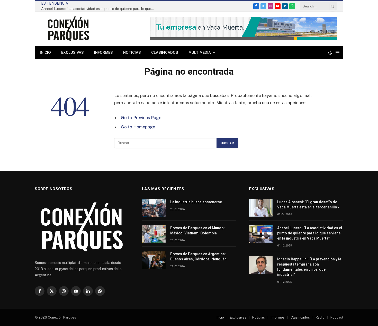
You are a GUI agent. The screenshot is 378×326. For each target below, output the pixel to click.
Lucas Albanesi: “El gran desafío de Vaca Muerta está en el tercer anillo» (308, 204)
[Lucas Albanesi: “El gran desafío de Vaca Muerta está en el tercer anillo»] (261, 208)
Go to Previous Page (141, 117)
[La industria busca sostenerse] (154, 208)
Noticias (132, 52)
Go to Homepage (138, 126)
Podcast (336, 317)
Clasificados (164, 52)
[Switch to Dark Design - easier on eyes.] (330, 52)
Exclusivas (72, 52)
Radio (320, 317)
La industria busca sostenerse (196, 202)
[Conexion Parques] (68, 29)
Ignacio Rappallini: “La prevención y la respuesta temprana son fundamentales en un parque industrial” (309, 267)
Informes (103, 52)
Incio (220, 317)
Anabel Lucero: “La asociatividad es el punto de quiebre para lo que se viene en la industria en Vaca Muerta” (99, 9)
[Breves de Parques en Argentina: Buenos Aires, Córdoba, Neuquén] (154, 260)
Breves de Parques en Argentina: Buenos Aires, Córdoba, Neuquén (198, 256)
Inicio (45, 52)
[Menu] (337, 52)
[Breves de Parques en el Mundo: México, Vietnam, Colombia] (154, 234)
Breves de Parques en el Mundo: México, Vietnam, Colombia (197, 230)
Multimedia (199, 52)
